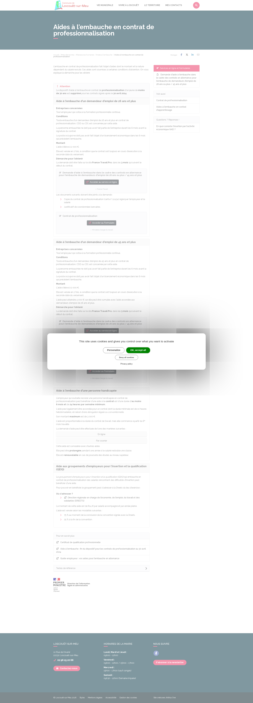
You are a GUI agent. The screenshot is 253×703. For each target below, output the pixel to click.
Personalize (113, 350)
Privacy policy (126, 364)
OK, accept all (138, 350)
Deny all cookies (126, 357)
